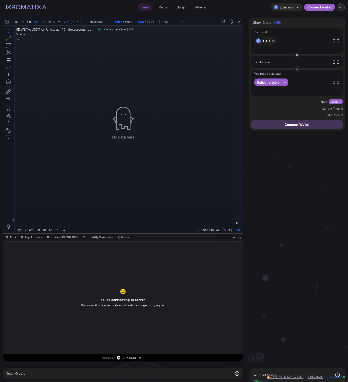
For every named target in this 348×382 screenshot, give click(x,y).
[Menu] (341, 7)
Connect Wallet (297, 125)
